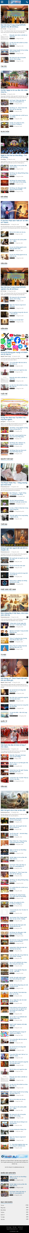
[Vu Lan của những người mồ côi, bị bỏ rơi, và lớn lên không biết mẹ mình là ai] (5, 257)
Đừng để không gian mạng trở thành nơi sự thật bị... (14, 353)
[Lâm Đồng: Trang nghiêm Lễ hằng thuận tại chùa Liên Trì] (5, 430)
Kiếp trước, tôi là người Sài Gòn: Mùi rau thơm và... (18, 826)
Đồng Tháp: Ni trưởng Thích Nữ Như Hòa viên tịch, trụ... (18, 646)
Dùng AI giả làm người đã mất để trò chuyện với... (14, 549)
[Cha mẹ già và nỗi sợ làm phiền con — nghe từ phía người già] (5, 242)
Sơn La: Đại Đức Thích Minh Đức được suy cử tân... (18, 993)
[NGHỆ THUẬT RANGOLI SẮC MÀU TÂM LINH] (5, 1026)
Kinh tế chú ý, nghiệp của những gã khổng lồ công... (18, 581)
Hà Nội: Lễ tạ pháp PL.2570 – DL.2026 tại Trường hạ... (17, 123)
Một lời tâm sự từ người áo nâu (18, 370)
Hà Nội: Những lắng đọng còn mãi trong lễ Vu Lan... (19, 985)
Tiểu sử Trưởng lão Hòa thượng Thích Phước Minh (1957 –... (18, 639)
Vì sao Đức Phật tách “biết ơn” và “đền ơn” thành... (14, 221)
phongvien (3, 421)
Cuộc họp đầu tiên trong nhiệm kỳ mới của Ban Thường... (19, 955)
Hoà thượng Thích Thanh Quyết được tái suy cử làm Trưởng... (18, 918)
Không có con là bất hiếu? (17, 320)
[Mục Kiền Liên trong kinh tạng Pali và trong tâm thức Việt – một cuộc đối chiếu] (5, 700)
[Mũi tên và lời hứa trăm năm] (5, 568)
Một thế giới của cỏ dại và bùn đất (13, 810)
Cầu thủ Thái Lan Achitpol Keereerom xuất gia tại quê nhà (18, 501)
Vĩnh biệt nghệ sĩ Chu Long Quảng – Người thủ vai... (19, 516)
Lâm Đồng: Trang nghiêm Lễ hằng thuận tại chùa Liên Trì (19, 428)
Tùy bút (2, 808)
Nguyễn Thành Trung (6, 356)
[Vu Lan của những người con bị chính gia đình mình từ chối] (5, 249)
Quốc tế (2, 742)
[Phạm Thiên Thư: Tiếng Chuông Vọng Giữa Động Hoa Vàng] (5, 843)
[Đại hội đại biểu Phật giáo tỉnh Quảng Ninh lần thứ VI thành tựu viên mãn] (5, 927)
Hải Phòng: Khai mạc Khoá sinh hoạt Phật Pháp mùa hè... (18, 450)
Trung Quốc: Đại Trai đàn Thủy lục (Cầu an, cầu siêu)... (19, 778)
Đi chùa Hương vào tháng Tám (18, 1129)
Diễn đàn (3, 350)
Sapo (17, 1231)
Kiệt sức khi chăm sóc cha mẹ (17, 232)
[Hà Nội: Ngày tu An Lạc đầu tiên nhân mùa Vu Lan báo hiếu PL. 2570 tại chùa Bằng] (14, 80)
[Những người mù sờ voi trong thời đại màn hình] (5, 707)
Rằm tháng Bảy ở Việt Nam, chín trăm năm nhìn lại (14, 614)
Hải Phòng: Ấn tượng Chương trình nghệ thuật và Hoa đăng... (18, 181)
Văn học (11, 836)
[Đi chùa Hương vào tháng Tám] (5, 1131)
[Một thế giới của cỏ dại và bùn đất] (14, 800)
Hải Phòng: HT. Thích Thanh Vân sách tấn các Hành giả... (18, 108)
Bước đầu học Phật (13, 715)
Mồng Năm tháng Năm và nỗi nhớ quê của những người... (19, 819)
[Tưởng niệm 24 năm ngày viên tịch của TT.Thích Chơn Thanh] (5, 625)
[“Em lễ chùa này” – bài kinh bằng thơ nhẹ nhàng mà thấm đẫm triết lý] (5, 836)
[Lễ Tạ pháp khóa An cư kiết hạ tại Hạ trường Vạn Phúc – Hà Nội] (5, 117)
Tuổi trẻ (2, 415)
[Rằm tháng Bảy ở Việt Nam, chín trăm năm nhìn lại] (14, 603)
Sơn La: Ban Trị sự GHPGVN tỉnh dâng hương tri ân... (18, 1017)
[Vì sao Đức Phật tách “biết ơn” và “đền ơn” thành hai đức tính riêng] (14, 210)
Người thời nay (4, 480)
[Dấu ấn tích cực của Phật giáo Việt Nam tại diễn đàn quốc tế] (5, 765)
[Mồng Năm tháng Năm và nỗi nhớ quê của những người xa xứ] (5, 821)
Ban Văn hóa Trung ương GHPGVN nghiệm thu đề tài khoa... (13, 26)
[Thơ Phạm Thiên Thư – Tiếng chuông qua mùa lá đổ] (14, 472)
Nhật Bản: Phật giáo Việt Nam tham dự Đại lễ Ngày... (18, 755)
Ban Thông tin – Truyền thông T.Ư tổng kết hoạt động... (18, 493)
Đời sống (3, 218)
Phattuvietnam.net (5, 224)
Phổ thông (12, 700)
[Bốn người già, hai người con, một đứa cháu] (5, 560)
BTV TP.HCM (3, 28)
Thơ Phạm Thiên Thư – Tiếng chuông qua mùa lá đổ (14, 484)
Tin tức (11, 103)
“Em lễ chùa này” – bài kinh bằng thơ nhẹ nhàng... (18, 834)
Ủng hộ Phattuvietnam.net (12, 1228)
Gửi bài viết (20, 1227)
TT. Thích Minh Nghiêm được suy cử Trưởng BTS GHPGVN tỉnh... (19, 1145)
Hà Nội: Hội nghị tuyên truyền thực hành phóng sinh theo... (18, 978)
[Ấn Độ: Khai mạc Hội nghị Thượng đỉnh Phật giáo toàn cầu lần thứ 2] (5, 772)
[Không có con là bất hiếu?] (5, 322)
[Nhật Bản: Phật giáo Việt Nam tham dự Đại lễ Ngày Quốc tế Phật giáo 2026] (5, 757)
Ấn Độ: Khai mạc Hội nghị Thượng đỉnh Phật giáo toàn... (19, 770)
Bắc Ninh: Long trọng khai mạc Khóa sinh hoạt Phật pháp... (18, 435)
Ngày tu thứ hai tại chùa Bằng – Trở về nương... (14, 156)
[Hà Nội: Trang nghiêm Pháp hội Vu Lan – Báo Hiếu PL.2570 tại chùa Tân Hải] (5, 972)
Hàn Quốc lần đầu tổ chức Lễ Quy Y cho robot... (13, 746)
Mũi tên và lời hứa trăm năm (17, 565)
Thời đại (11, 561)
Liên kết (21, 1228)
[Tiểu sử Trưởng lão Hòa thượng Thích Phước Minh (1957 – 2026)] (5, 640)
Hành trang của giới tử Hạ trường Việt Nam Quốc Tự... (19, 50)
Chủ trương (8, 1227)
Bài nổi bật (3, 22)
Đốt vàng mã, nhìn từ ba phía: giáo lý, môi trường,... (18, 58)
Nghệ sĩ (11, 511)
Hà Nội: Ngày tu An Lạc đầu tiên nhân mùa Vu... (14, 91)
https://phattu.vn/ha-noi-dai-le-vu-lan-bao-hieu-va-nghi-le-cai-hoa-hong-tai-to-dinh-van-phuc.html (18, 1010)
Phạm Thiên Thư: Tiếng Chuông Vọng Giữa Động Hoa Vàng (18, 841)
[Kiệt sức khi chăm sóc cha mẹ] (5, 234)
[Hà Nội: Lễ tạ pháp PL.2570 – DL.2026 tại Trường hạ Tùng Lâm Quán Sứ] (5, 125)
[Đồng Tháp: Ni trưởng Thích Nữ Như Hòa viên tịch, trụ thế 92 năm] (5, 648)
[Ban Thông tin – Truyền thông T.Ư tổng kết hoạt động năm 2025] (5, 495)
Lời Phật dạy (12, 693)
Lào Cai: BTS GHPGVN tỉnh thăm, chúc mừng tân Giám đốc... (18, 963)
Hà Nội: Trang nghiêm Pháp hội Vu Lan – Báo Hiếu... (18, 970)
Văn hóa (2, 1219)
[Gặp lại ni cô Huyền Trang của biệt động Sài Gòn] (5, 633)
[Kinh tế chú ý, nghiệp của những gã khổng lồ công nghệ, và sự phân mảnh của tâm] (5, 583)
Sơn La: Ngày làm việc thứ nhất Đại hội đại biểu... (18, 1000)
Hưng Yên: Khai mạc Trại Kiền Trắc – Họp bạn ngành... (14, 418)
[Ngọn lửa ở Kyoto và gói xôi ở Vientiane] (5, 307)
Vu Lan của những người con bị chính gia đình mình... (18, 247)
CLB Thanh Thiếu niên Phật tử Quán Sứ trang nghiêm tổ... (18, 101)
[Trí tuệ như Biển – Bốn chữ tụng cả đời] (5, 715)
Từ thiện (3, 1217)
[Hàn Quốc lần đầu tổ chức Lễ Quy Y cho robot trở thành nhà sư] (14, 734)
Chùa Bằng (3, 94)
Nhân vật (12, 641)
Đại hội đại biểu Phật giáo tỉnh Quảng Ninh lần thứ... (18, 925)
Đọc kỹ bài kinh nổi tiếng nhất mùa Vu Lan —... (18, 690)
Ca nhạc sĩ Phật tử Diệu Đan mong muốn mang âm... (19, 508)
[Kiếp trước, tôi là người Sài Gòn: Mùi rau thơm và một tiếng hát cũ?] (5, 828)
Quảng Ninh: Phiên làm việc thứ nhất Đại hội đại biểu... (18, 948)
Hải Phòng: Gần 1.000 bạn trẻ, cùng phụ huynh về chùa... (17, 443)
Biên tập (14, 1227)
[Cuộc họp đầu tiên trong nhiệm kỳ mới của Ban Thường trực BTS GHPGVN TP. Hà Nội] (5, 957)
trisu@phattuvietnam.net (18, 1167)
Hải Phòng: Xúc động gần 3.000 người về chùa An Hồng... (18, 188)
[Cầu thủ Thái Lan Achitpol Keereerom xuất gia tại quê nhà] (5, 503)
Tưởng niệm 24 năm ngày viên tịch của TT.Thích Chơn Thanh (18, 624)
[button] (26, 2)
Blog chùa (3, 88)
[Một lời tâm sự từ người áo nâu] (5, 372)
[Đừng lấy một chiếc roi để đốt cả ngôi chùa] (5, 37)
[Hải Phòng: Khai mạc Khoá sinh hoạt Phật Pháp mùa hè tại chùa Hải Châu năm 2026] (5, 452)
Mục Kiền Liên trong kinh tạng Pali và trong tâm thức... (19, 698)
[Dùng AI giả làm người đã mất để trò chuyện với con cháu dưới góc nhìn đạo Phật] (14, 537)
